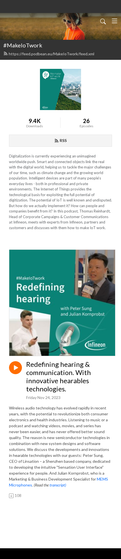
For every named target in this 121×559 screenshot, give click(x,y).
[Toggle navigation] (114, 21)
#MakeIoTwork (22, 45)
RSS (63, 140)
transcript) (58, 485)
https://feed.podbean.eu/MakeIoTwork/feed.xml (51, 53)
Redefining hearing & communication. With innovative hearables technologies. (58, 376)
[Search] (103, 21)
